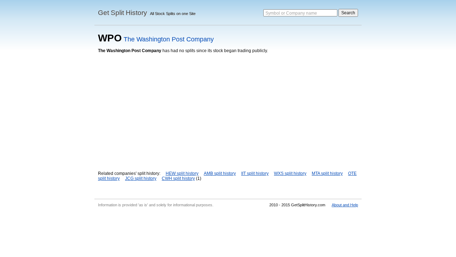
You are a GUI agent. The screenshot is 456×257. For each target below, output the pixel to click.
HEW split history (182, 173)
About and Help (345, 205)
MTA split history (327, 173)
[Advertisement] (228, 107)
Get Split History (122, 12)
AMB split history (220, 173)
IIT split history (255, 173)
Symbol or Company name (291, 13)
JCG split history (140, 178)
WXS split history (290, 173)
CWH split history (178, 178)
